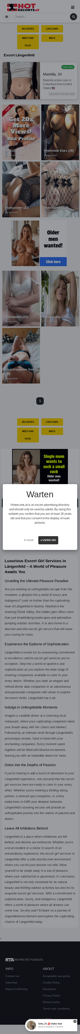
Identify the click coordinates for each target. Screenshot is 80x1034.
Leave (30, 540)
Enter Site (49, 540)
